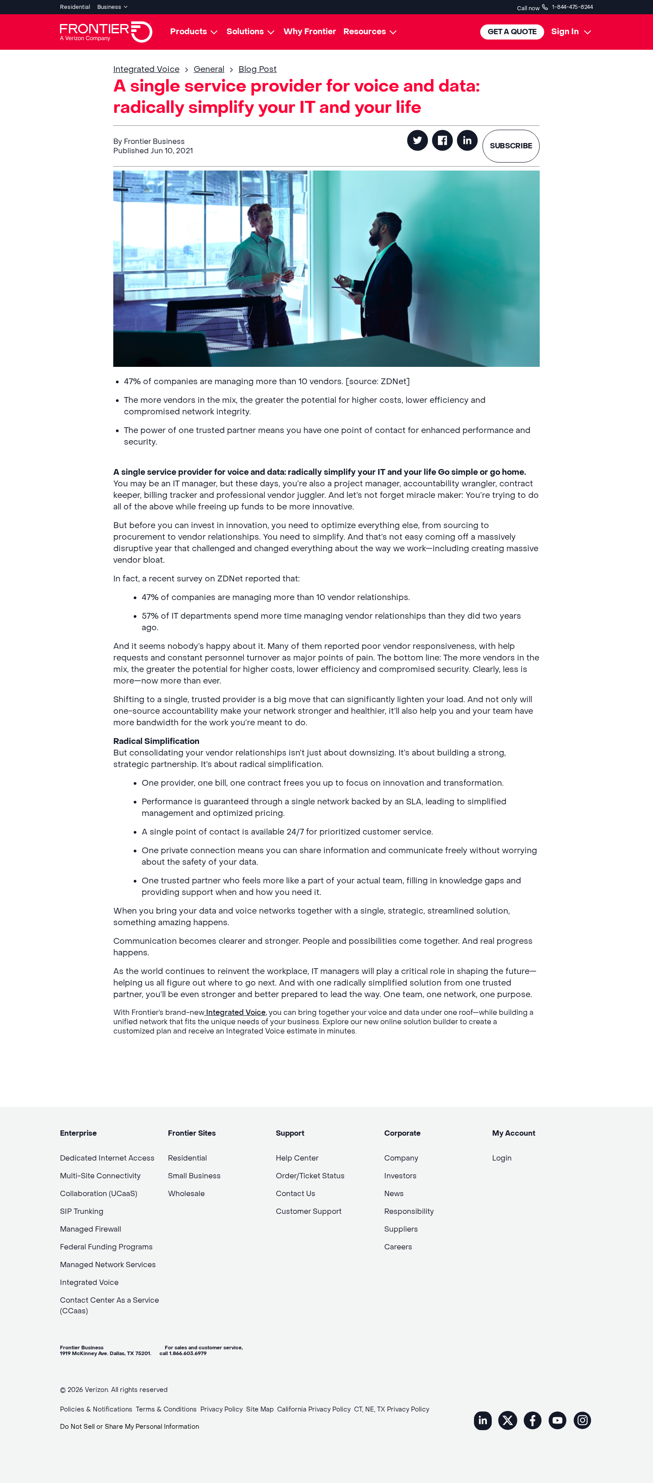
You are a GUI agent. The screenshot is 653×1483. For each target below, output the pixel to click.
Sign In (565, 32)
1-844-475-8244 (572, 7)
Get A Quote (512, 31)
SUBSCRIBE (511, 146)
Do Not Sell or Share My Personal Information (129, 1427)
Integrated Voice (235, 1012)
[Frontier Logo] (106, 32)
